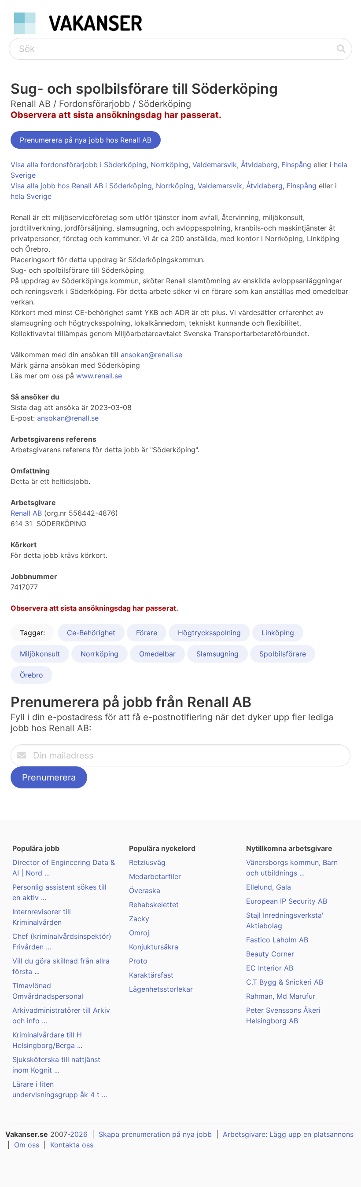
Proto (138, 960)
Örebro (31, 674)
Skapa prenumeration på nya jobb (155, 1134)
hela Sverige (31, 196)
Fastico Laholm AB (277, 939)
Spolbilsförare (282, 653)
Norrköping (169, 164)
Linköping (278, 632)
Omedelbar (157, 653)
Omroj (139, 932)
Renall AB (26, 513)
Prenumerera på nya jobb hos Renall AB (85, 140)
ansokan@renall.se (151, 354)
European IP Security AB (286, 901)
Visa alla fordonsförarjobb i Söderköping (79, 164)
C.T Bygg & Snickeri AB (284, 982)
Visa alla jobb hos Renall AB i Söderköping (81, 185)
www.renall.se (99, 375)
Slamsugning (217, 653)
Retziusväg (147, 862)
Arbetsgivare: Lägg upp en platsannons (288, 1134)
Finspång (296, 164)
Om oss (26, 1144)
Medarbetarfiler (155, 876)
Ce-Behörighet (91, 632)
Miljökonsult (40, 653)
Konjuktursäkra (153, 946)
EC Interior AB (269, 968)
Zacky (139, 918)
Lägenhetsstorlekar (161, 989)
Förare (146, 632)
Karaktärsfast (151, 975)
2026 (79, 1134)
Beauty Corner (270, 953)
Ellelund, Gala (268, 887)
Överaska (144, 890)
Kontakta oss (71, 1144)
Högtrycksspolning (209, 632)
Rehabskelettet (154, 904)
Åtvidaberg (259, 164)
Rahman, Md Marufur (280, 996)
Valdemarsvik (214, 164)
